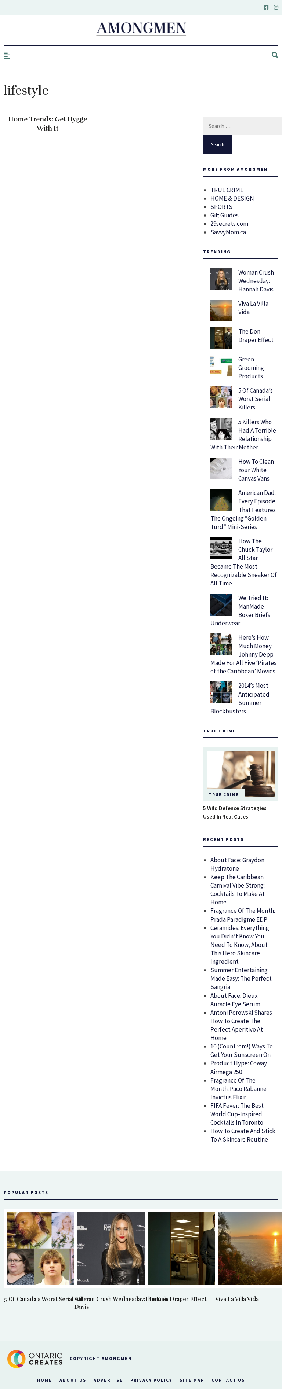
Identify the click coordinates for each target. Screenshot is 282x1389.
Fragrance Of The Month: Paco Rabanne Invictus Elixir (238, 1088)
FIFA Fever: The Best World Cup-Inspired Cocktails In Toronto (237, 1114)
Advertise (108, 1380)
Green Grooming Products (251, 367)
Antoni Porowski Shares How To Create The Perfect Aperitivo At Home (241, 1025)
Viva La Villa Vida (237, 1299)
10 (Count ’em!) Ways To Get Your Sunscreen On (241, 1050)
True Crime (224, 794)
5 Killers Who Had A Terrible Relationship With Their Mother (243, 434)
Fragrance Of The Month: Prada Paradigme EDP (242, 915)
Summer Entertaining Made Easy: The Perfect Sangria (241, 978)
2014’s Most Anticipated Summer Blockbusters (240, 698)
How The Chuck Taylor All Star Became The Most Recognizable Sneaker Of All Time (243, 562)
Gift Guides (224, 215)
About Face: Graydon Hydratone (237, 864)
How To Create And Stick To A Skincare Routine (242, 1135)
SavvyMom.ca (228, 232)
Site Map (192, 1380)
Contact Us (228, 1380)
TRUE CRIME (226, 190)
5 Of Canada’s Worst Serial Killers (255, 398)
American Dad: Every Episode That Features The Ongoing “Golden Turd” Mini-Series (243, 509)
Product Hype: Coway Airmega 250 (238, 1067)
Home (44, 1380)
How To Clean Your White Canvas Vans (256, 470)
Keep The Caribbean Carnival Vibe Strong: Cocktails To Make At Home (237, 889)
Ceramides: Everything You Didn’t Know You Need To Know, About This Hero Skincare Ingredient (239, 945)
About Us (72, 1380)
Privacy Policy (151, 1380)
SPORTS (221, 207)
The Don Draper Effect (256, 335)
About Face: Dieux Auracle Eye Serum (235, 1000)
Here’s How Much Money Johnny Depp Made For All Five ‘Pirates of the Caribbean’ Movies (243, 654)
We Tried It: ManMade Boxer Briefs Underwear (240, 610)
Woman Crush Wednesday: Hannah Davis (256, 280)
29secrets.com (229, 224)
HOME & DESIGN (232, 198)
